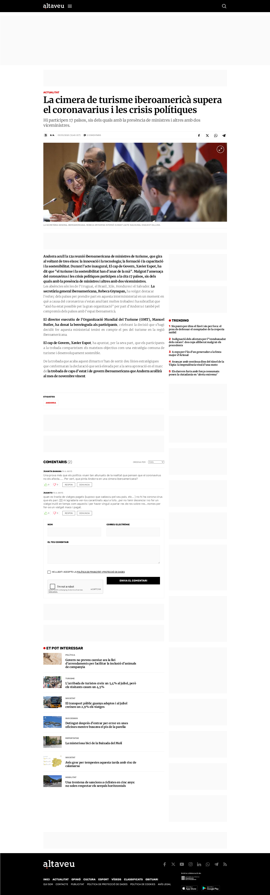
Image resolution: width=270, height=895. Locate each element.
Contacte (62, 884)
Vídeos (116, 879)
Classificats (133, 879)
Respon (69, 485)
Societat (70, 698)
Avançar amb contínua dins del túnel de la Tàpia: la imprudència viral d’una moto (196, 363)
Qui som (48, 884)
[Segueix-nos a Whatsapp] (208, 864)
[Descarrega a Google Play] (210, 888)
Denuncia (84, 485)
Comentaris (94, 135)
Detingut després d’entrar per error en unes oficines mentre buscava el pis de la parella (96, 724)
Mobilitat (70, 777)
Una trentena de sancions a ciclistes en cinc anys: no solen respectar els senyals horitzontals (100, 784)
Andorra (51, 403)
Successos (71, 718)
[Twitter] (207, 135)
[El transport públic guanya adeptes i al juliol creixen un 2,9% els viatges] (52, 702)
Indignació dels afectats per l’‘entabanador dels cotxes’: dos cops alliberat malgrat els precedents (197, 342)
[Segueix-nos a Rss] (225, 864)
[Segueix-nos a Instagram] (190, 864)
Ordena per (139, 462)
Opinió (76, 879)
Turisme (70, 678)
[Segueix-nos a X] (173, 864)
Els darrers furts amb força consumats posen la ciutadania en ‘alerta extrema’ (194, 373)
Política (70, 655)
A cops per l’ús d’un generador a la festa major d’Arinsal (195, 353)
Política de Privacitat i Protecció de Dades (101, 572)
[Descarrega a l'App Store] (189, 888)
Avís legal (164, 884)
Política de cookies (142, 884)
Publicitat (77, 884)
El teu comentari (58, 542)
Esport (103, 879)
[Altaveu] (53, 6)
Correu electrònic (118, 524)
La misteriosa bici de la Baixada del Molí (93, 743)
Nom (50, 524)
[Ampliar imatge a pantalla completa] (220, 149)
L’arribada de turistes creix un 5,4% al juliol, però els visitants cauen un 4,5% (100, 685)
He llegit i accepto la (88, 572)
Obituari (151, 879)
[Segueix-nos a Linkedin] (199, 864)
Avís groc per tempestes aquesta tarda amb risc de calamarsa (100, 764)
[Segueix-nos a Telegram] (216, 864)
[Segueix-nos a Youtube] (182, 864)
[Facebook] (198, 135)
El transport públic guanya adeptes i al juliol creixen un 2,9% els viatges (96, 705)
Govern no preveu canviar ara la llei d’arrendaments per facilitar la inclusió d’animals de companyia (100, 663)
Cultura (89, 879)
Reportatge (72, 738)
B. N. (52, 135)
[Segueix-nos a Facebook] (165, 864)
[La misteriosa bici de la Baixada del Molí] (52, 742)
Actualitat (51, 92)
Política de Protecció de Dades (107, 884)
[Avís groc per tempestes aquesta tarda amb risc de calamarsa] (52, 761)
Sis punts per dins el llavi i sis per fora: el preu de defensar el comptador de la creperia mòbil (196, 329)
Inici (46, 879)
